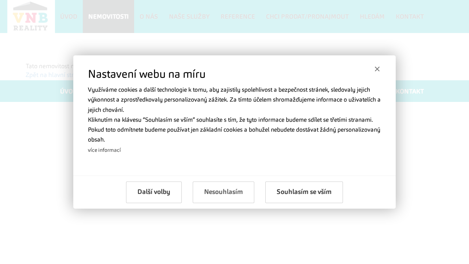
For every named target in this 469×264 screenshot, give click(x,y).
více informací (104, 150)
